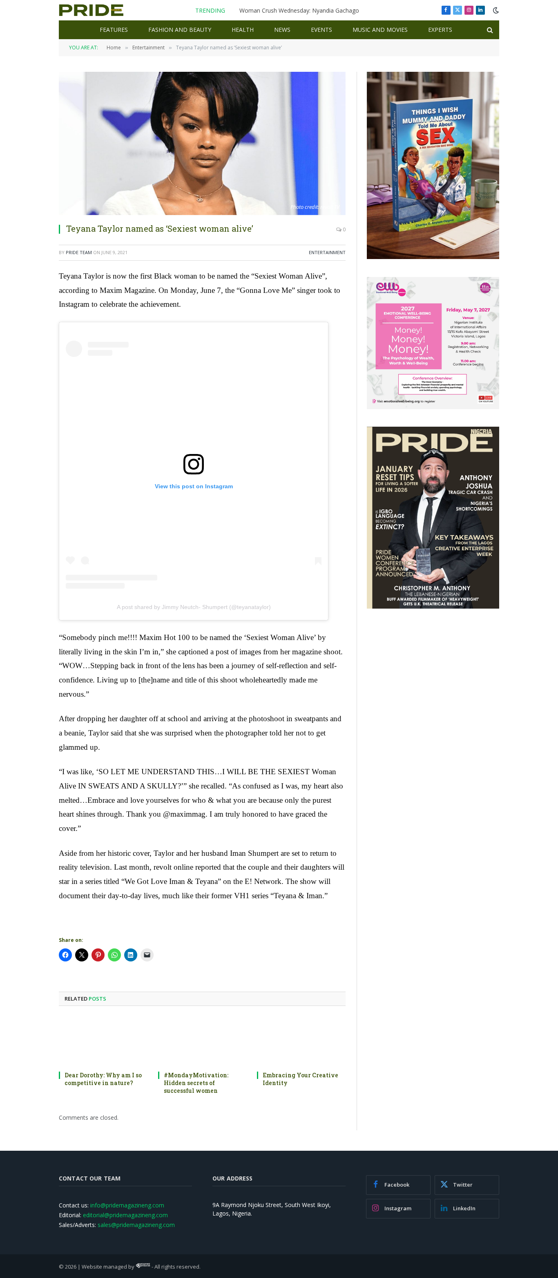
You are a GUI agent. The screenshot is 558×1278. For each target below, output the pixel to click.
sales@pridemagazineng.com (136, 1225)
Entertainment (327, 252)
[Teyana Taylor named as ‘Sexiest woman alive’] (202, 143)
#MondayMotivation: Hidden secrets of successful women (196, 1082)
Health (243, 29)
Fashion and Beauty (179, 29)
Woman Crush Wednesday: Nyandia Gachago (299, 10)
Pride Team (79, 252)
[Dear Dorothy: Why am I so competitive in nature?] (103, 1040)
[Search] (489, 30)
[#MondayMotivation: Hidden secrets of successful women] (202, 1040)
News (282, 29)
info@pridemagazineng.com (127, 1205)
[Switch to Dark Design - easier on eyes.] (495, 10)
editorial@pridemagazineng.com (125, 1215)
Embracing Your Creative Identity (300, 1079)
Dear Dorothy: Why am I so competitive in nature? (103, 1079)
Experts (440, 29)
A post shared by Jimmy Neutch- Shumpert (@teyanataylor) (194, 607)
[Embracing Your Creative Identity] (301, 1040)
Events (321, 29)
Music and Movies (380, 29)
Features (114, 29)
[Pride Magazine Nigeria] (91, 10)
